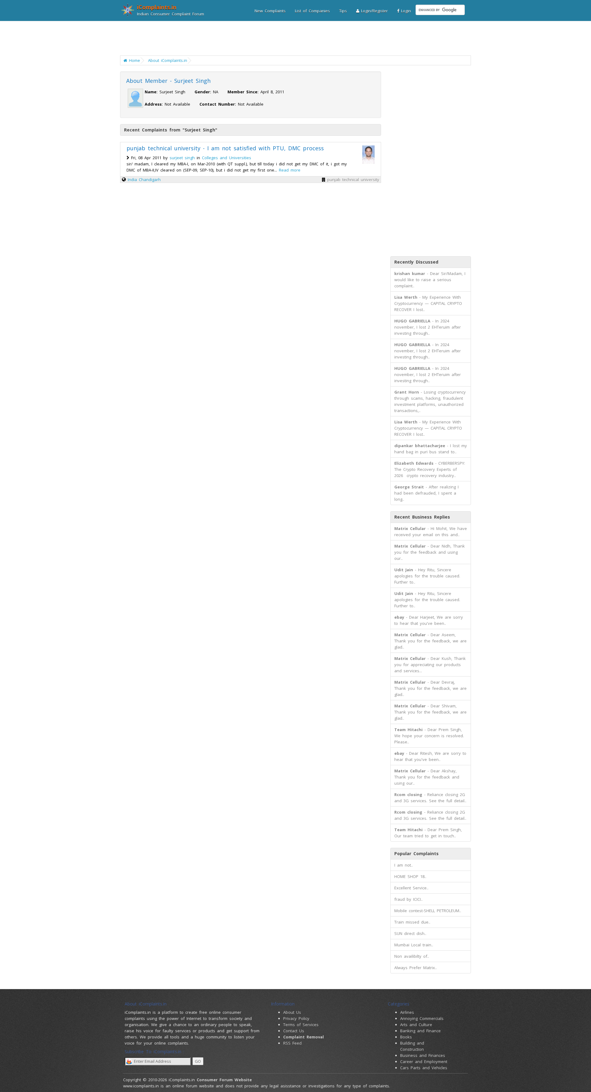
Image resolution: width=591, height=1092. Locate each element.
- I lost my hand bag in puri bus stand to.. (430, 449)
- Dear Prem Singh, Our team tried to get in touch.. (428, 833)
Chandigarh (150, 179)
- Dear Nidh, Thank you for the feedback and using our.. (429, 552)
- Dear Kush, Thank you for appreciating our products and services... (430, 664)
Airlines (407, 1012)
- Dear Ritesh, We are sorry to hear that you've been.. (430, 756)
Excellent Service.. (411, 888)
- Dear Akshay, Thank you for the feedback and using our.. (426, 777)
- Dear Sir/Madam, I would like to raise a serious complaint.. (429, 280)
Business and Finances (422, 1055)
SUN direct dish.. (410, 933)
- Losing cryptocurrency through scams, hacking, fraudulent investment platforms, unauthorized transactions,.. (430, 401)
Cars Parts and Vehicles (423, 1067)
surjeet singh (182, 157)
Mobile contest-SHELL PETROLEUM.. (427, 910)
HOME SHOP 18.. (410, 876)
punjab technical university (353, 179)
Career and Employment (423, 1061)
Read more (289, 170)
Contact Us (293, 1030)
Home (133, 60)
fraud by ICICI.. (408, 899)
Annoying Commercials (422, 1018)
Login (405, 11)
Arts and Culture (416, 1024)
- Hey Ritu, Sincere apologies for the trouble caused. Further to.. (427, 576)
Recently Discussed (416, 262)
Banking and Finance (420, 1030)
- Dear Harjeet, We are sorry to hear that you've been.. (428, 620)
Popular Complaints (416, 853)
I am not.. (403, 865)
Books (406, 1037)
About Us (292, 1012)
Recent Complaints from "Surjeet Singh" (170, 130)
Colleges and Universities (226, 157)
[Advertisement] (291, 38)
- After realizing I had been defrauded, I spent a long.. (426, 493)
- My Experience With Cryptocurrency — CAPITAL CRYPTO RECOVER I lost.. (428, 303)
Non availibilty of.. (411, 956)
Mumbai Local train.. (413, 945)
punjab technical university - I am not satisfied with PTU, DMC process (225, 148)
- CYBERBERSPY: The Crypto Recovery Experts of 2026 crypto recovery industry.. (429, 469)
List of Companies (312, 11)
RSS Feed (292, 1043)
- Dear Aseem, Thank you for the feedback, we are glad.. (430, 641)
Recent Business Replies (422, 517)
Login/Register (373, 11)
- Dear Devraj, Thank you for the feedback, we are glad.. (430, 688)
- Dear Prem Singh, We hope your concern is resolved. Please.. (429, 736)
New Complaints (270, 11)
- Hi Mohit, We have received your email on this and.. (430, 531)
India (132, 179)
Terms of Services (301, 1024)
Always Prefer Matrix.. (415, 967)
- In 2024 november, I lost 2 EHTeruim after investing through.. (427, 327)
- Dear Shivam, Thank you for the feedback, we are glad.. (430, 712)
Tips (343, 11)
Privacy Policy (296, 1018)
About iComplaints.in (167, 60)
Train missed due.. (412, 922)
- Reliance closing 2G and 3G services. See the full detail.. (430, 797)
